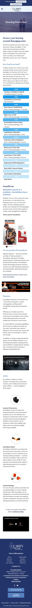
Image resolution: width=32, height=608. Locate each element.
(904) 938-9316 (16, 581)
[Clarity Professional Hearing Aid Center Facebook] (14, 586)
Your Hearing (9, 563)
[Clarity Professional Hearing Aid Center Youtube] (17, 586)
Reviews (22, 559)
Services (9, 561)
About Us (9, 559)
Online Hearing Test (16, 590)
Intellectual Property (25, 602)
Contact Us (22, 563)
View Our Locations (11, 1)
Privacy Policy (5, 602)
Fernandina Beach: (16, 570)
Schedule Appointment (16, 595)
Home (9, 557)
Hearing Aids (22, 557)
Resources (23, 561)
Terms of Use (14, 602)
